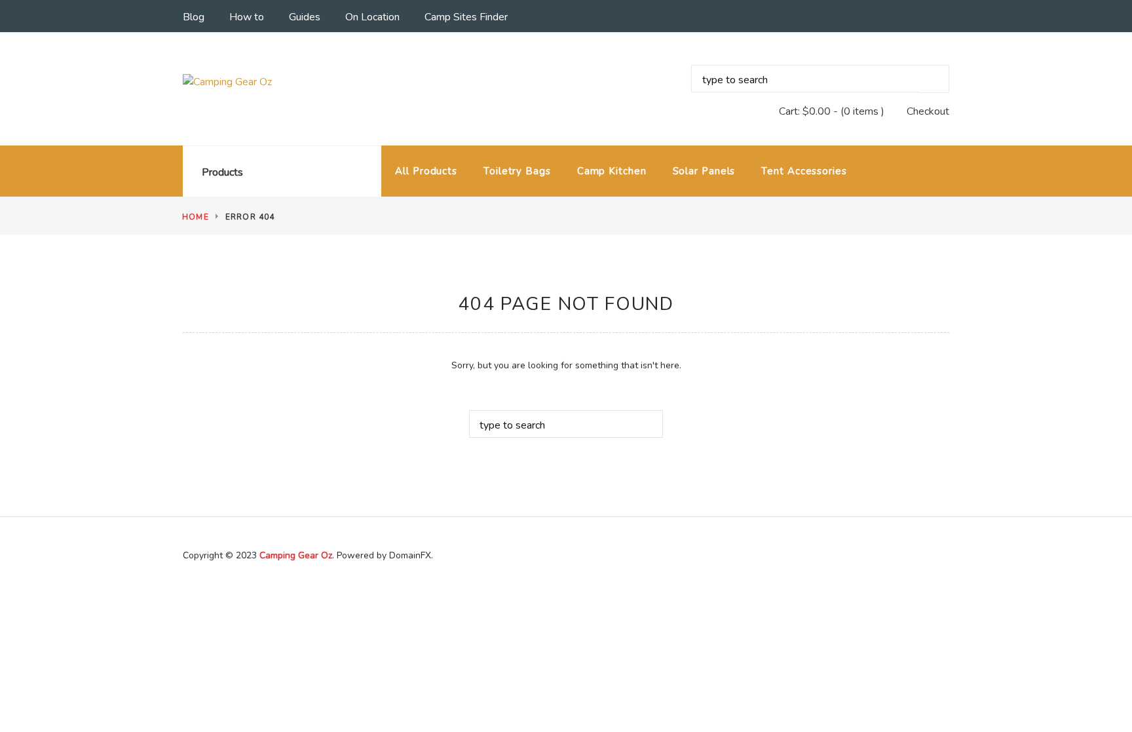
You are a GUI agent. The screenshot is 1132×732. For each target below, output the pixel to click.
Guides (304, 17)
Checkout (928, 111)
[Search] (934, 79)
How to (246, 17)
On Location (372, 17)
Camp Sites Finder (466, 17)
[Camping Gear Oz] (269, 81)
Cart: (805, 111)
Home (195, 217)
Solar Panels (704, 171)
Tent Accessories (803, 171)
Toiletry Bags (517, 171)
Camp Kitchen (612, 171)
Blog (193, 17)
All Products (426, 171)
